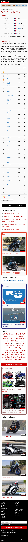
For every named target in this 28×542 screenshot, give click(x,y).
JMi (7, 87)
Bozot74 (8, 118)
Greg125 (8, 141)
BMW (22, 333)
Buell (16, 336)
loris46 (8, 184)
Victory (10, 359)
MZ (17, 352)
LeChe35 (9, 138)
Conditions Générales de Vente (8, 532)
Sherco (4, 357)
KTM (16, 348)
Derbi (8, 338)
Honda (14, 343)
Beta (17, 334)
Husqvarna (8, 345)
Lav (7, 145)
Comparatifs (7, 368)
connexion (18, 5)
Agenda (3, 514)
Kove (12, 348)
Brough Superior (6, 336)
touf (7, 143)
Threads (17, 505)
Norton (21, 352)
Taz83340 (9, 157)
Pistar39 (8, 192)
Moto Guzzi (15, 341)
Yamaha (21, 359)
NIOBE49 (9, 83)
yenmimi (8, 103)
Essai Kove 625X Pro (8, 229)
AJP (4, 334)
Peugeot (5, 354)
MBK (19, 350)
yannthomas (9, 134)
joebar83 (8, 71)
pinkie (8, 162)
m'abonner (24, 5)
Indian (21, 345)
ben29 (8, 188)
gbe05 (8, 149)
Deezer (17, 514)
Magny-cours (19, 26)
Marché (3, 505)
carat (8, 114)
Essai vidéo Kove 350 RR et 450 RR (13, 216)
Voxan (15, 359)
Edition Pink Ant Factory (7, 534)
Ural (24, 357)
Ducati (12, 338)
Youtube (6, 280)
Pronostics (3, 517)
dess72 (8, 172)
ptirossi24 (9, 74)
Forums (3, 516)
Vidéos (2, 511)
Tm (7, 153)
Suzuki (9, 357)
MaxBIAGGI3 (9, 111)
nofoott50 (9, 165)
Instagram (21, 280)
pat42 (8, 112)
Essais (4, 234)
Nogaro (17, 21)
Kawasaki (7, 348)
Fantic (4, 341)
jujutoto (8, 122)
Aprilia (8, 334)
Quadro (23, 355)
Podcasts (3, 513)
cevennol (9, 99)
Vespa (5, 359)
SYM (14, 357)
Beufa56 (8, 195)
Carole (17, 31)
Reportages (6, 285)
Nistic (8, 107)
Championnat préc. (6, 9)
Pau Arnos (18, 28)
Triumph (19, 357)
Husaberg (21, 343)
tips (7, 130)
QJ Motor (17, 354)
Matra (15, 350)
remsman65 (9, 180)
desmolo (8, 82)
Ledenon (18, 23)
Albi (17, 33)
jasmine (8, 100)
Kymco (21, 348)
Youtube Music (18, 510)
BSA (12, 336)
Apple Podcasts (19, 509)
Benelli (13, 334)
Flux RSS (17, 516)
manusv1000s (10, 95)
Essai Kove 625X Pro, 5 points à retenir (13, 213)
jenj (7, 78)
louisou (8, 91)
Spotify (16, 512)
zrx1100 (8, 85)
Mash (10, 350)
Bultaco (21, 336)
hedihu (8, 161)
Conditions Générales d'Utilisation (9, 531)
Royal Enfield (20, 338)
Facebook (13, 280)
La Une (3, 502)
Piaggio (11, 354)
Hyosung (15, 345)
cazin (8, 168)
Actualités (3, 504)
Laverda (5, 350)
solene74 (9, 176)
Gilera (8, 341)
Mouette (8, 126)
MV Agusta (12, 352)
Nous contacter (4, 535)
